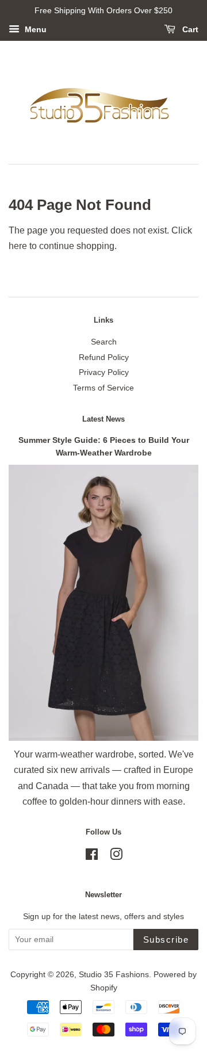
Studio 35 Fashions (114, 974)
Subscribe (166, 939)
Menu (34, 29)
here (18, 246)
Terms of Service (103, 388)
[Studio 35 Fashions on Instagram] (116, 856)
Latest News (103, 419)
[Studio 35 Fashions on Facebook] (91, 856)
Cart (189, 29)
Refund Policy (104, 357)
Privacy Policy (104, 372)
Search (104, 342)
